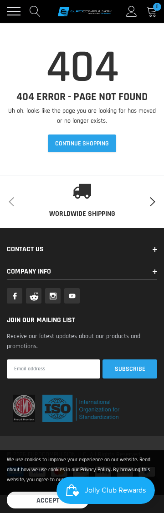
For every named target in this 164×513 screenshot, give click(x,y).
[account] (131, 11)
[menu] (13, 11)
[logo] (84, 11)
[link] (14, 296)
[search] (35, 11)
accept (47, 500)
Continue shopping (82, 143)
